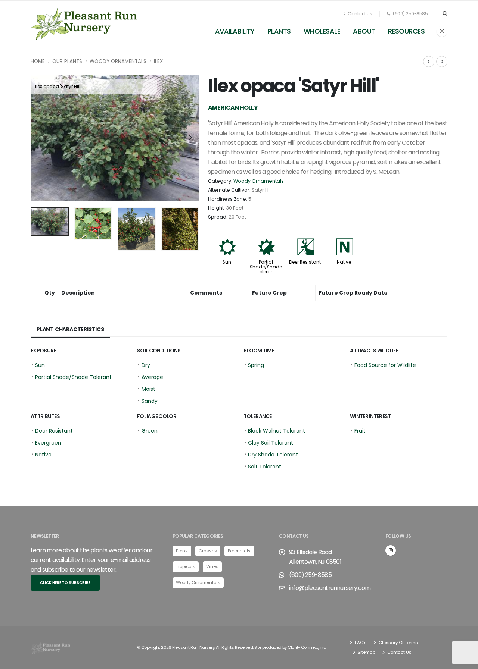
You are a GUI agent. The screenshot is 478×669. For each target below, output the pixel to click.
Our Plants (67, 61)
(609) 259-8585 (410, 13)
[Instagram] (442, 31)
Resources (406, 31)
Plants (279, 31)
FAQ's (360, 643)
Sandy (150, 401)
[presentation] (40, 138)
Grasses (208, 551)
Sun (227, 262)
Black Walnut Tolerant (276, 430)
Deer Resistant (305, 262)
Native (344, 262)
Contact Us (359, 13)
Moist (148, 389)
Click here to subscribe (65, 582)
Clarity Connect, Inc (307, 647)
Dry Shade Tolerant (273, 454)
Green (150, 430)
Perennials (239, 551)
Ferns (182, 551)
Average (152, 377)
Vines (212, 566)
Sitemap (366, 652)
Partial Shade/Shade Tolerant (266, 267)
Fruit (360, 430)
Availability (235, 31)
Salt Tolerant (264, 466)
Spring (256, 365)
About (364, 31)
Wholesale (322, 31)
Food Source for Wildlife (385, 365)
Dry (146, 365)
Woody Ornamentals (118, 61)
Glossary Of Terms (398, 643)
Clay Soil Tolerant (270, 442)
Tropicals (185, 566)
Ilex (158, 61)
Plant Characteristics (70, 329)
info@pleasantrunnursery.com (329, 588)
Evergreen (48, 442)
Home (38, 61)
